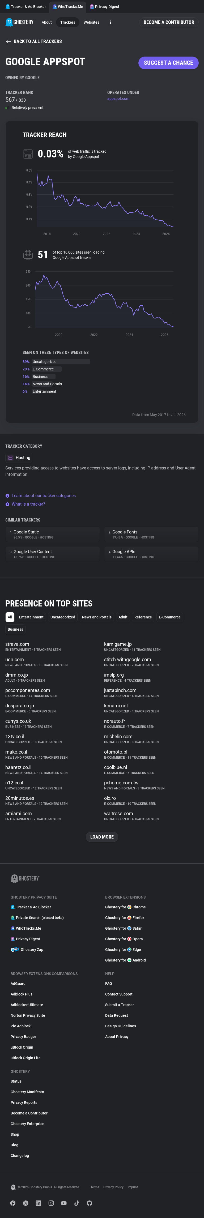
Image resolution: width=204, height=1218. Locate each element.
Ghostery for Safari (124, 928)
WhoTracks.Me (70, 7)
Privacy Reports (24, 1102)
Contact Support (119, 994)
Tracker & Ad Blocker (28, 7)
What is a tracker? (28, 504)
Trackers (67, 22)
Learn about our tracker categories (44, 495)
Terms (95, 1187)
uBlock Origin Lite (26, 1058)
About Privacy (117, 1037)
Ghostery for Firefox (124, 918)
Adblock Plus (21, 994)
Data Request (116, 1015)
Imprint (133, 1187)
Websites (91, 22)
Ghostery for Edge (123, 949)
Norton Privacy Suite (28, 1015)
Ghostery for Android (125, 960)
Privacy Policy (113, 1187)
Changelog (20, 1155)
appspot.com (118, 98)
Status (16, 1081)
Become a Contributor (169, 22)
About (47, 22)
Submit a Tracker (119, 1005)
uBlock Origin (22, 1047)
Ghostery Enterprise (27, 1124)
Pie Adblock (21, 1026)
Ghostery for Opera (124, 939)
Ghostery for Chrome (125, 907)
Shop (15, 1134)
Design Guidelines (120, 1026)
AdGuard (18, 983)
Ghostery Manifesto (27, 1092)
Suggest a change (168, 62)
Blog (14, 1145)
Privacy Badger (23, 1037)
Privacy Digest (107, 7)
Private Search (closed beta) (40, 918)
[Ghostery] (19, 22)
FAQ (108, 983)
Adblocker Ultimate (27, 1005)
